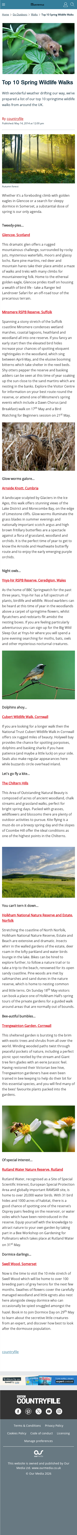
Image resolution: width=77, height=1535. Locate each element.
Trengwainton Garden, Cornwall (26, 1025)
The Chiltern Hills (15, 783)
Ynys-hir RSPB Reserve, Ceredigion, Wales (34, 580)
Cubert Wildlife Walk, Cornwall (25, 716)
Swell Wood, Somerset (19, 1264)
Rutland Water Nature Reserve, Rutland (32, 1169)
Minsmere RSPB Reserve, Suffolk (27, 312)
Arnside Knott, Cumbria (20, 488)
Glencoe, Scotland (16, 235)
